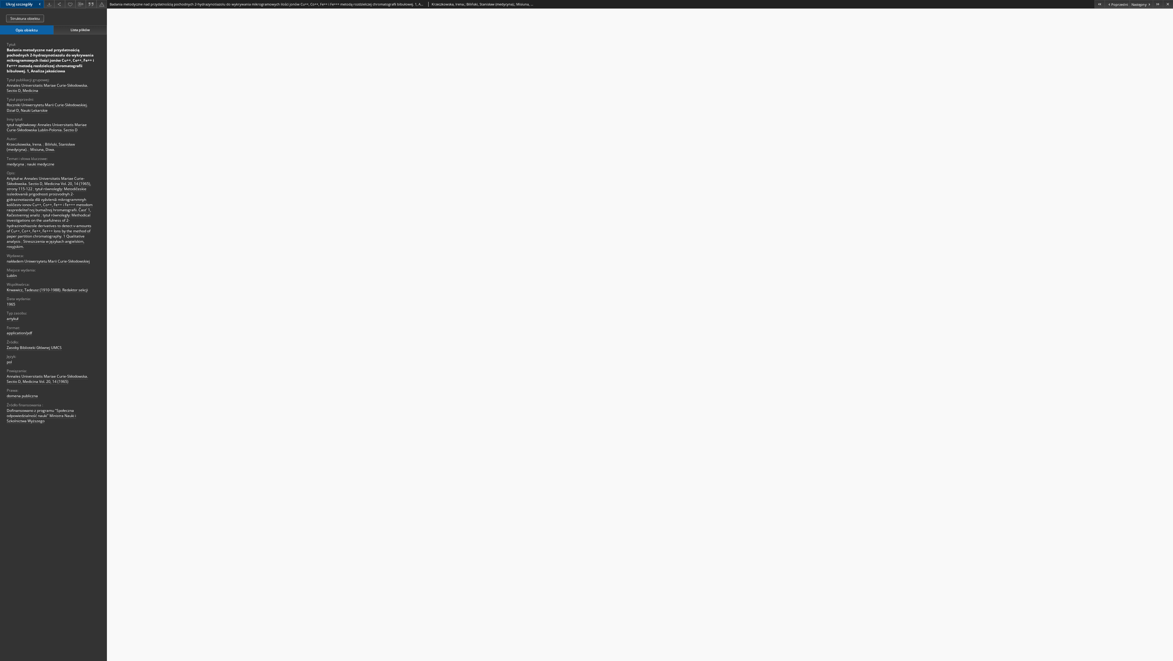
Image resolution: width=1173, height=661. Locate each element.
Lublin (12, 275)
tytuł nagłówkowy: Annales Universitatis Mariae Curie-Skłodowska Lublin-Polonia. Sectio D (47, 127)
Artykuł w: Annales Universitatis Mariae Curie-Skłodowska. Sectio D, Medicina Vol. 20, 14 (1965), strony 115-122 (49, 183)
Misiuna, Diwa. (42, 149)
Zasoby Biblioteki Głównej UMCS (34, 347)
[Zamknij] (1168, 4)
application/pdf (19, 333)
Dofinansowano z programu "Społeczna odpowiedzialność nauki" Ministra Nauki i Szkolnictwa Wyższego (41, 415)
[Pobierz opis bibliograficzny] (80, 4)
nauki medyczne (40, 164)
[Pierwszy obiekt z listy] (1099, 4)
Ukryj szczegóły (19, 4)
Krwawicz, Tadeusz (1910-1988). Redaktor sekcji (47, 289)
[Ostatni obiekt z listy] (1158, 4)
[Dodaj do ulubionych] (70, 4)
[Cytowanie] (91, 4)
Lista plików (80, 29)
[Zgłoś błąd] (102, 4)
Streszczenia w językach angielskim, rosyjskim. (45, 244)
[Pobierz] (49, 4)
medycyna (15, 164)
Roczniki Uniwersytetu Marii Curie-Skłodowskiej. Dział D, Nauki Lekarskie (47, 107)
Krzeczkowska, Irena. (24, 144)
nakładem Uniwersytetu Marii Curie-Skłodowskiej (48, 261)
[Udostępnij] (59, 4)
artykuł (12, 318)
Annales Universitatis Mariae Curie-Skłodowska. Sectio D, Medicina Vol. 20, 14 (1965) (47, 379)
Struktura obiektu (25, 18)
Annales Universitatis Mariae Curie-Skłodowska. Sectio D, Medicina (47, 88)
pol (9, 362)
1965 (11, 304)
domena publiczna (22, 395)
